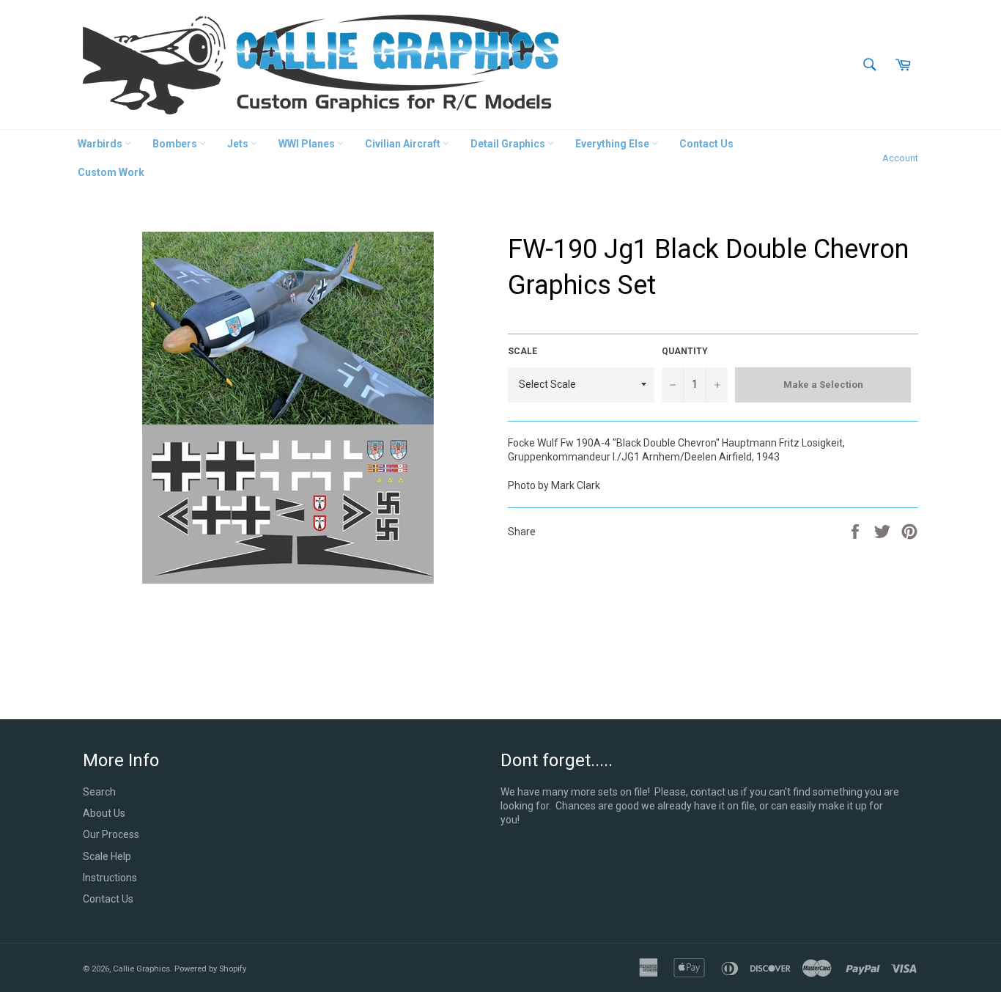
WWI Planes (307, 144)
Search (99, 792)
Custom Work (111, 172)
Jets (239, 144)
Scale (522, 351)
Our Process (111, 834)
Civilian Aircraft (404, 144)
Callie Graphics (141, 969)
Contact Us (706, 144)
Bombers (175, 144)
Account (900, 158)
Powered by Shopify (210, 969)
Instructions (110, 877)
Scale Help (107, 856)
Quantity (685, 351)
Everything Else (613, 144)
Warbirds (101, 144)
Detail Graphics (508, 144)
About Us (104, 813)
